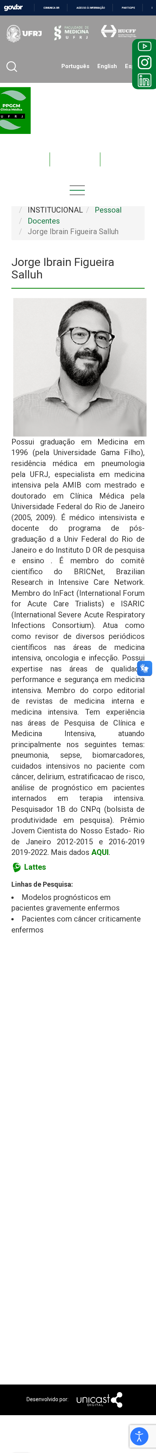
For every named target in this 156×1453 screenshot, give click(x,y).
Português (75, 66)
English (107, 66)
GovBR (13, 7)
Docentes (20, 159)
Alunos (75, 159)
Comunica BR (51, 7)
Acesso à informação (90, 7)
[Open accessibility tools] (139, 1436)
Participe (128, 7)
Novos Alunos (125, 159)
